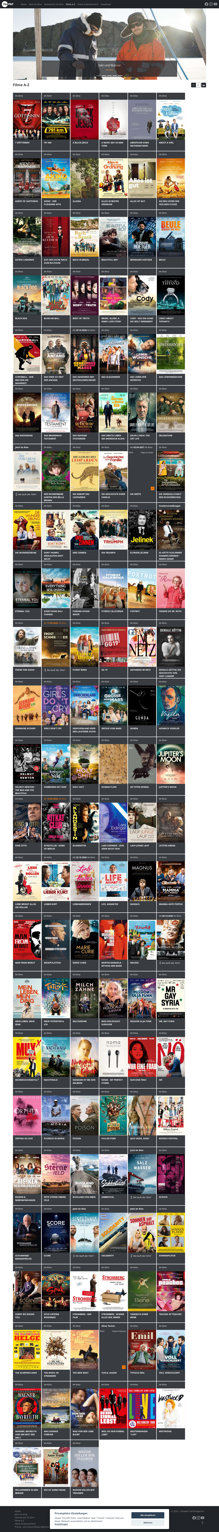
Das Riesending (24, 435)
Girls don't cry (53, 728)
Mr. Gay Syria (166, 1021)
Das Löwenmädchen (170, 376)
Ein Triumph (108, 552)
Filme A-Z (70, 4)
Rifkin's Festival (168, 1138)
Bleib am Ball (52, 318)
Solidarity (107, 1255)
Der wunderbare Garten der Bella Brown (54, 497)
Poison (77, 1138)
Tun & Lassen (109, 1372)
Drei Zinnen (79, 552)
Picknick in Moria (54, 1138)
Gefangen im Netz (140, 669)
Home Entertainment (87, 4)
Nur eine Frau (138, 1079)
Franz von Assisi (24, 669)
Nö (160, 1079)
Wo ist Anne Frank (55, 1489)
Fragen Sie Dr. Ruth (170, 611)
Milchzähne (80, 1021)
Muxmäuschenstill (27, 1079)
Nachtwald (51, 1079)
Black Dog (21, 318)
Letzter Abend (167, 845)
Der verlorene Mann (124, 65)
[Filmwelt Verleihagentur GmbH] (11, 4)
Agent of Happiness (26, 201)
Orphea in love (24, 1138)
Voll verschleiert (169, 1372)
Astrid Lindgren (24, 259)
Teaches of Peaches (170, 1314)
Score (47, 1255)
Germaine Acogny (25, 728)
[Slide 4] (120, 75)
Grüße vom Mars (111, 728)
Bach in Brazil (81, 259)
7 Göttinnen (22, 142)
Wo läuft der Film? (170, 963)
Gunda (134, 728)
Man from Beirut (25, 962)
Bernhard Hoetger (141, 259)
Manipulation (52, 962)
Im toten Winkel (139, 787)
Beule (162, 259)
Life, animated (109, 904)
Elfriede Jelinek (139, 552)
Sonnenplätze (167, 1255)
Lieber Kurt (50, 904)
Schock (163, 1197)
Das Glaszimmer (110, 376)
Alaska (77, 201)
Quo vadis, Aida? (139, 1138)
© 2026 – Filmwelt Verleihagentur (187, 1511)
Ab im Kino (170, 915)
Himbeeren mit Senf (55, 787)
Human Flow (109, 787)
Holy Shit (78, 787)
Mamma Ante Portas (171, 904)
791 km (47, 142)
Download (106, 4)
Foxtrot (135, 611)
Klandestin (79, 845)
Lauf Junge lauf (139, 845)
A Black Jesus (80, 142)
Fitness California (112, 611)
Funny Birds (80, 669)
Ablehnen (147, 1522)
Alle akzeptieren (147, 1515)
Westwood (165, 1431)
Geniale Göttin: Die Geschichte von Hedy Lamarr (170, 672)
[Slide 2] (109, 75)
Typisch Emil (137, 1372)
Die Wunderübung (25, 552)
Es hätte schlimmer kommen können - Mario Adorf (170, 555)
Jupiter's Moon (167, 787)
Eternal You (22, 611)
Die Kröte (135, 494)
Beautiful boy (109, 259)
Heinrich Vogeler (169, 728)
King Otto (21, 845)
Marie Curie (79, 962)
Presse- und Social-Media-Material (32, 1526)
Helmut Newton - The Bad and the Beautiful (25, 790)
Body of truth (81, 318)
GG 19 (104, 669)
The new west (80, 1372)
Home (24, 4)
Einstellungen (61, 1524)
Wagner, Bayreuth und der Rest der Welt (26, 1434)
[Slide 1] (104, 75)
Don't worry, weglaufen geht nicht (53, 555)
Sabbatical (107, 1197)
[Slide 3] (115, 75)
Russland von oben (84, 1197)
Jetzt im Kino (35, 4)
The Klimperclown (26, 1372)
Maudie (134, 962)
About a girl (166, 142)
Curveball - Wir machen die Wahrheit (24, 380)
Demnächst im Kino (53, 4)
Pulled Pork (108, 1138)
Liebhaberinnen (82, 904)
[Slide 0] (99, 75)
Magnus (135, 904)
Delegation (165, 435)
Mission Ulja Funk (140, 1021)
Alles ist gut (137, 201)
